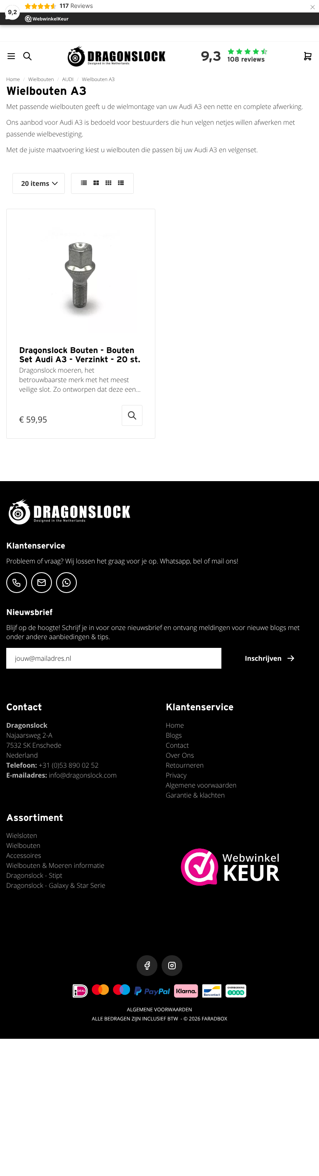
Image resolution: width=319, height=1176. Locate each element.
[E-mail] (41, 582)
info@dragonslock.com (83, 775)
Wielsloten (21, 835)
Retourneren (185, 765)
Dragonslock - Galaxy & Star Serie (56, 885)
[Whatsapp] (66, 582)
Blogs (174, 735)
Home (13, 79)
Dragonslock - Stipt (34, 875)
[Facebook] (147, 965)
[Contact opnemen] (16, 582)
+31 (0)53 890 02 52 (68, 765)
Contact (177, 745)
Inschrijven (263, 658)
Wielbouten (41, 79)
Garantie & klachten (195, 795)
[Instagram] (172, 965)
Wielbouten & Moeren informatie (55, 865)
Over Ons (180, 755)
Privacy (176, 775)
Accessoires (23, 855)
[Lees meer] (132, 415)
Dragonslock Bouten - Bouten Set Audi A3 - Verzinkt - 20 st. (79, 355)
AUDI (68, 79)
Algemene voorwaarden (201, 785)
